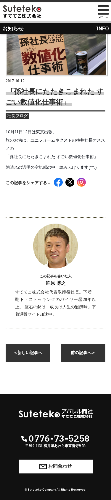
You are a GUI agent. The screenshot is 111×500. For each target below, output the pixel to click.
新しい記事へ (27, 352)
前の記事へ (83, 352)
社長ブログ (17, 116)
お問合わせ (60, 465)
